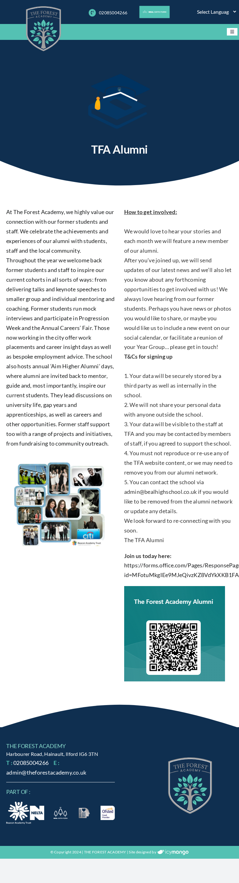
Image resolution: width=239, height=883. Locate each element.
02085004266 (113, 12)
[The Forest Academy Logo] (190, 760)
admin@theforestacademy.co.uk (46, 772)
